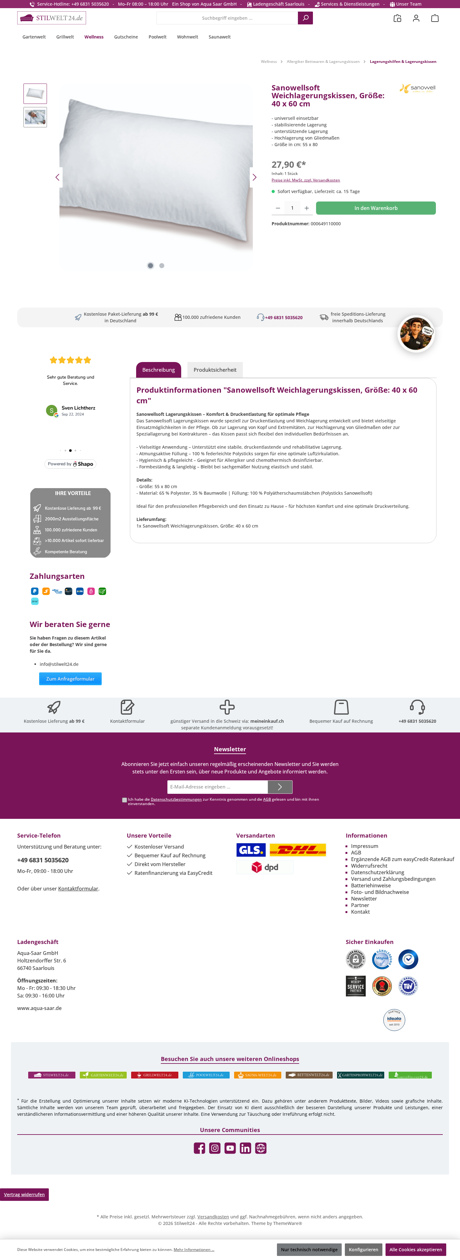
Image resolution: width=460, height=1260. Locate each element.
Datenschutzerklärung (377, 872)
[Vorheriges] (58, 177)
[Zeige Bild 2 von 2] (161, 265)
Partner (360, 905)
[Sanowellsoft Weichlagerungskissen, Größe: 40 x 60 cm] (156, 177)
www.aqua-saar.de (39, 1008)
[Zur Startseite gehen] (51, 17)
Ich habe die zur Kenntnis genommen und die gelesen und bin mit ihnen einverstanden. (223, 802)
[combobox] (227, 18)
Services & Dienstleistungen (350, 4)
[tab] (158, 370)
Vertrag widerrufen (24, 1194)
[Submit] (280, 787)
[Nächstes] (254, 177)
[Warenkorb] (435, 18)
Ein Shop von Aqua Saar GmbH (204, 4)
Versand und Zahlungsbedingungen (393, 878)
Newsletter (364, 898)
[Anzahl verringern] (278, 208)
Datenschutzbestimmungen (176, 799)
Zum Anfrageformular (70, 679)
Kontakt (360, 911)
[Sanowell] (418, 98)
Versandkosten (213, 1217)
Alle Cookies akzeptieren (416, 1249)
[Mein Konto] (416, 18)
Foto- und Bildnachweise (380, 892)
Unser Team (409, 4)
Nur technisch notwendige (309, 1249)
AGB (267, 799)
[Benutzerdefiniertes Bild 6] (408, 986)
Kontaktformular (127, 721)
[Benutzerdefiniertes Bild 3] (408, 959)
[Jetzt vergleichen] (397, 18)
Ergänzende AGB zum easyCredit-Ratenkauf (402, 859)
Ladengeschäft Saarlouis (278, 4)
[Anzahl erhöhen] (306, 208)
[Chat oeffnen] (416, 334)
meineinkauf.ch (267, 721)
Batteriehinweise (371, 885)
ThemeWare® (287, 1223)
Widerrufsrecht (369, 865)
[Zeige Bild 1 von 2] (150, 265)
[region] (141, 177)
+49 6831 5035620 (284, 317)
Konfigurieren (363, 1249)
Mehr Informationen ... (194, 1249)
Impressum (364, 846)
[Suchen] (305, 18)
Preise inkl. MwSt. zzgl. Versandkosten (306, 180)
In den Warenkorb (376, 208)
